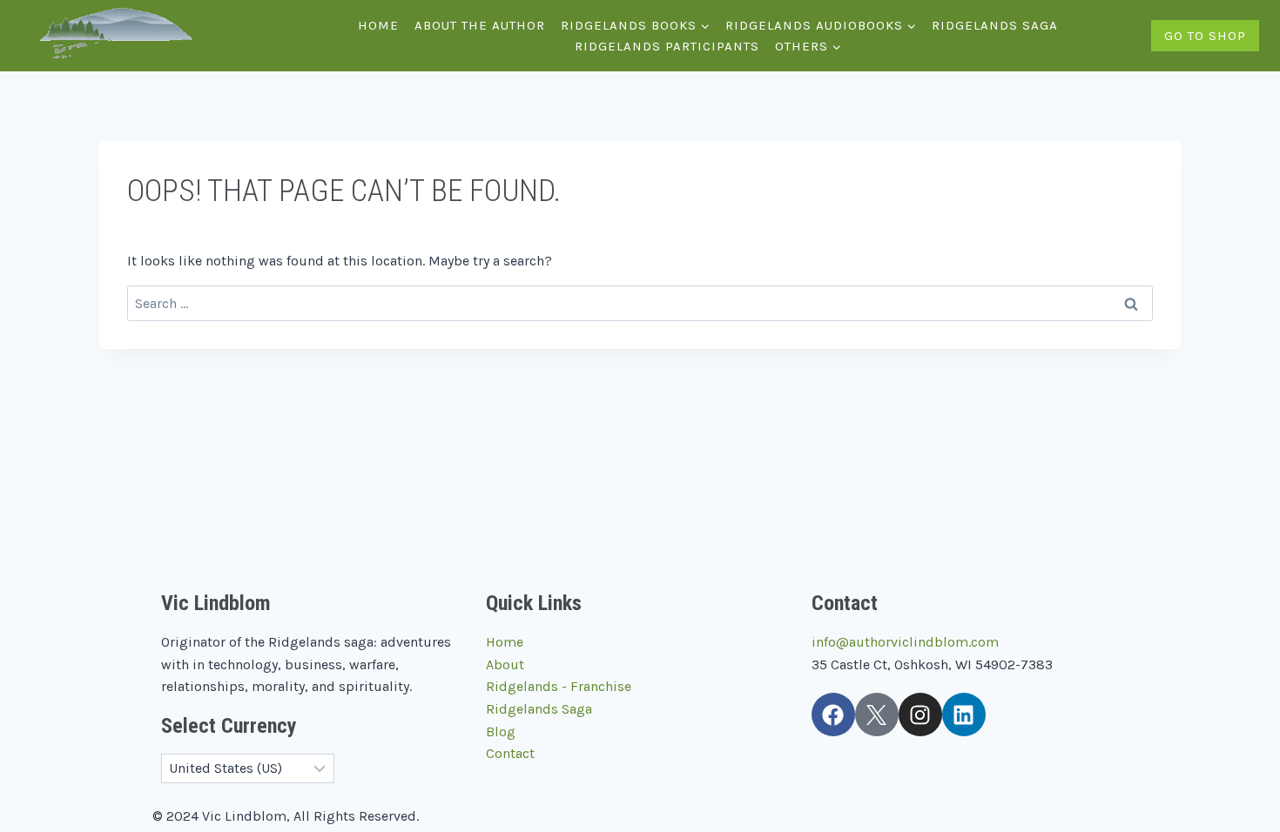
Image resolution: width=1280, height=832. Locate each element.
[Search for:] (640, 303)
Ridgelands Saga (995, 25)
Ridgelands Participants (667, 46)
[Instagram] (920, 714)
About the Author (479, 25)
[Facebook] (833, 714)
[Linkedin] (964, 714)
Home (378, 25)
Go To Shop (1205, 36)
